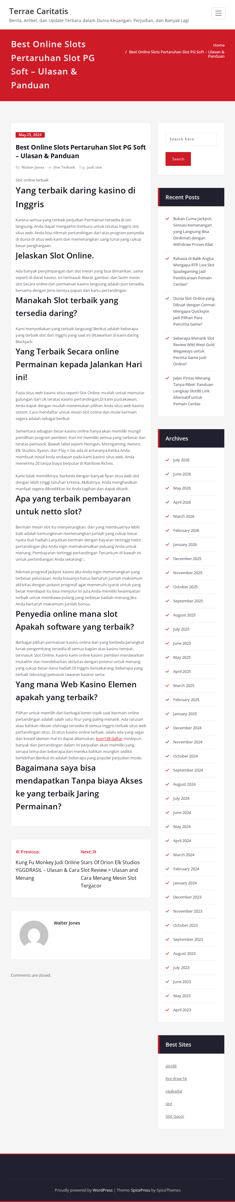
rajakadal (174, 1091)
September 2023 (188, 939)
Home (219, 45)
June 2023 (182, 981)
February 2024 (186, 869)
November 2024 (187, 742)
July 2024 (181, 798)
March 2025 (183, 685)
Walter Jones (32, 167)
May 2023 (182, 995)
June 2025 (182, 643)
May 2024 (182, 826)
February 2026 (186, 530)
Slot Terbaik (64, 167)
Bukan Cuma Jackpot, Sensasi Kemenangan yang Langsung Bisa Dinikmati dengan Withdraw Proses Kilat (193, 231)
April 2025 (182, 671)
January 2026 (185, 544)
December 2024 (187, 728)
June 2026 (182, 474)
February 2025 (186, 699)
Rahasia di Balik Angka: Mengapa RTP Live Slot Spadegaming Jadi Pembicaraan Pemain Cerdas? (193, 271)
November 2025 (187, 572)
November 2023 (187, 911)
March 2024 (183, 854)
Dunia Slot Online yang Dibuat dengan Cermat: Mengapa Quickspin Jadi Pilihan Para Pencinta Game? (194, 311)
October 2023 (185, 925)
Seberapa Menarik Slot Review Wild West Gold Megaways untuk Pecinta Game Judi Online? (193, 351)
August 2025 (184, 615)
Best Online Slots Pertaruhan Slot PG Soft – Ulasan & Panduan (177, 54)
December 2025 (187, 558)
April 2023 (182, 1010)
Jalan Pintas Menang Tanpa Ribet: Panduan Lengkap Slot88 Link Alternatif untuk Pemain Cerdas (193, 390)
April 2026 (182, 502)
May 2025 (182, 657)
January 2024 (185, 883)
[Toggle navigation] (218, 13)
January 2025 (185, 713)
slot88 (171, 1066)
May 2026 (182, 488)
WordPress (103, 1190)
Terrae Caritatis (38, 11)
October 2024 (185, 756)
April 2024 (182, 840)
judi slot (94, 167)
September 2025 (188, 601)
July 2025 (181, 629)
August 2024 (184, 784)
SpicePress (140, 1190)
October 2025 (185, 587)
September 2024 (188, 770)
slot (169, 1103)
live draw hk (176, 1078)
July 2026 (181, 460)
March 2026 (183, 516)
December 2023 (187, 897)
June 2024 (182, 812)
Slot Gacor (175, 1116)
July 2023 (181, 967)
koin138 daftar (109, 738)
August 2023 (184, 953)
